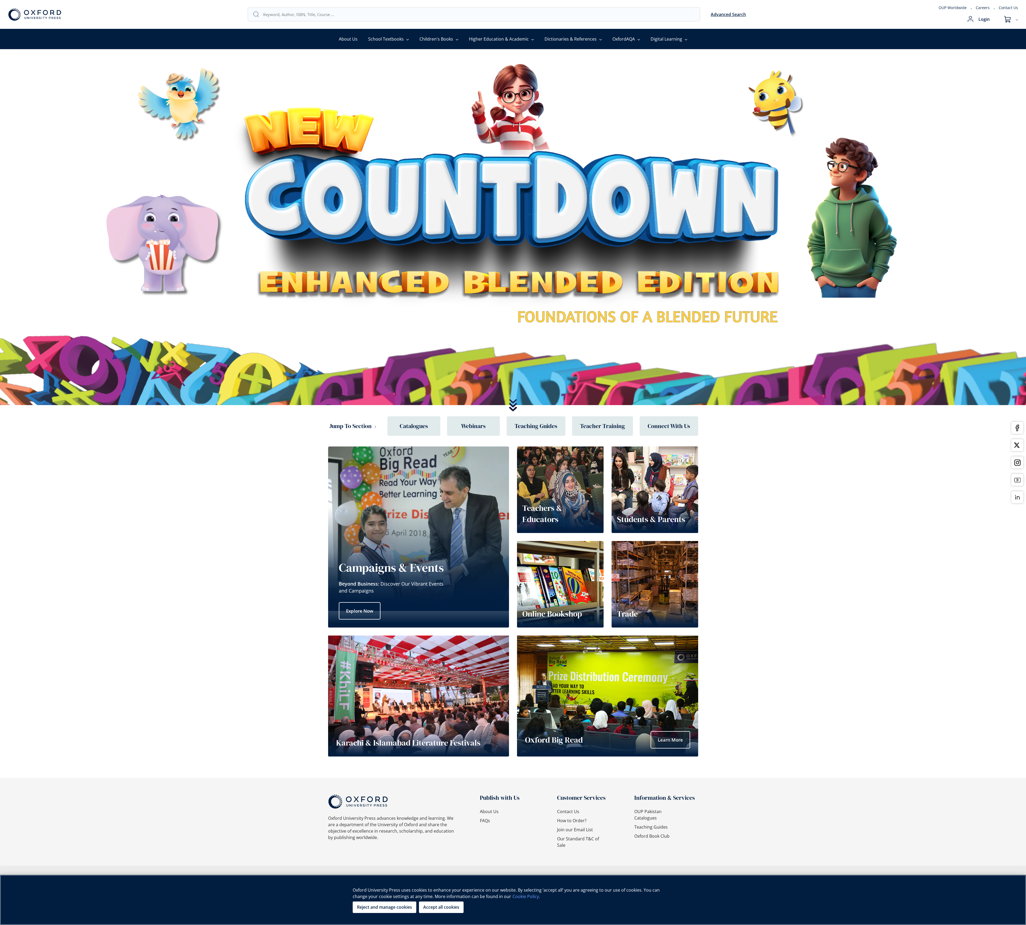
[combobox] (478, 14)
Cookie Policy (525, 896)
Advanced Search (728, 14)
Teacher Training (602, 426)
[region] (513, 900)
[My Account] (970, 19)
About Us (348, 39)
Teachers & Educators (542, 514)
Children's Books (436, 39)
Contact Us (1008, 7)
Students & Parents (651, 519)
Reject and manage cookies (384, 907)
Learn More (670, 740)
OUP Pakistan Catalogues (648, 815)
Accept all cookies (441, 907)
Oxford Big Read (554, 739)
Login (984, 19)
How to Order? (571, 821)
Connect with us (669, 426)
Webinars (473, 426)
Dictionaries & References (571, 39)
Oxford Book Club (652, 836)
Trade (627, 613)
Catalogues (414, 426)
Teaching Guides (536, 426)
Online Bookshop (552, 613)
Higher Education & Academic (499, 39)
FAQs (485, 821)
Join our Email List (575, 830)
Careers (983, 7)
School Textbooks (386, 39)
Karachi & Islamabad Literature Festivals (408, 742)
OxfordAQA (623, 39)
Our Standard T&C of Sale (578, 842)
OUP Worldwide (953, 7)
